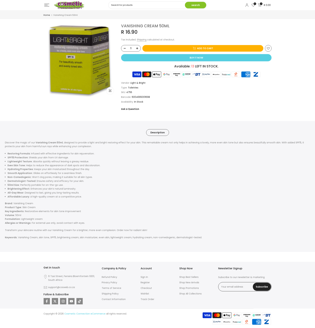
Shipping (142, 39)
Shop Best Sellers (189, 277)
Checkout (146, 288)
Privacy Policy (109, 282)
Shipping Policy (110, 293)
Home (46, 15)
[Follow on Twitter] (55, 301)
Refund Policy (109, 277)
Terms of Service (111, 288)
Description (157, 132)
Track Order (147, 299)
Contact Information (114, 299)
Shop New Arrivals (189, 282)
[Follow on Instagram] (63, 301)
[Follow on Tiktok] (79, 301)
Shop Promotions (189, 288)
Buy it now (196, 57)
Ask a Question (130, 109)
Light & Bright (138, 83)
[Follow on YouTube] (71, 301)
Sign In (144, 277)
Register (145, 282)
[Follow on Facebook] (46, 301)
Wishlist (145, 293)
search (195, 5)
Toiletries (133, 87)
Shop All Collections (190, 293)
